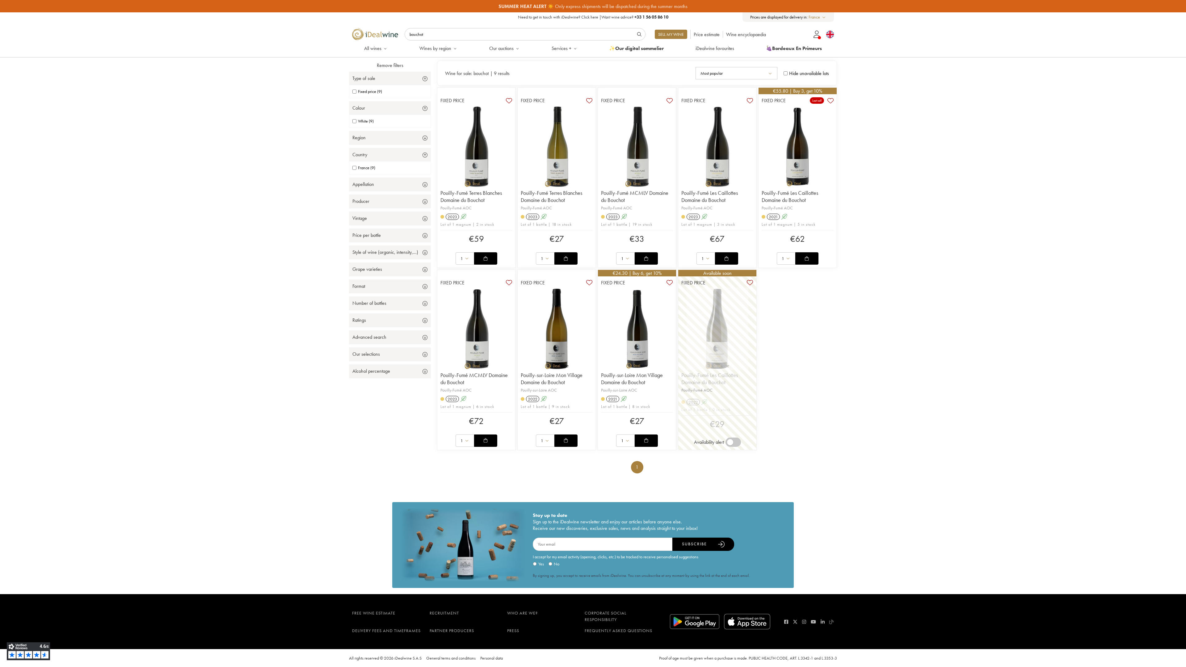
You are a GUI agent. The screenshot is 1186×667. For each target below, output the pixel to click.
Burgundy (647, 6)
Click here (589, 17)
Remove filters (390, 65)
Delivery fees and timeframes (386, 630)
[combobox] (817, 17)
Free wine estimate (373, 613)
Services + (561, 48)
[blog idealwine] (831, 622)
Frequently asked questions (618, 630)
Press (513, 630)
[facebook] (786, 622)
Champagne (701, 6)
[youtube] (813, 622)
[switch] (733, 442)
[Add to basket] (485, 258)
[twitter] (795, 622)
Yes (541, 564)
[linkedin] (823, 622)
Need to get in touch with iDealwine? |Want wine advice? (593, 17)
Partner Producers (452, 630)
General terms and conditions (451, 658)
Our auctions (501, 48)
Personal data (491, 658)
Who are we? (522, 613)
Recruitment (444, 613)
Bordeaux (673, 6)
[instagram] (804, 622)
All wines (372, 48)
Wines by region (435, 48)
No (556, 564)
